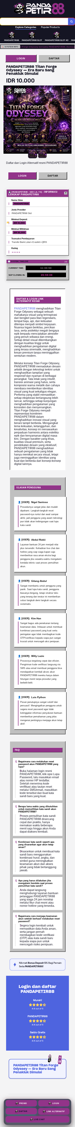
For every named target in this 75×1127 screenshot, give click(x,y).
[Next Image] (69, 120)
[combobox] (34, 21)
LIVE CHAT (39, 1119)
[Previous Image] (6, 120)
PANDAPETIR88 (24, 308)
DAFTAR (54, 58)
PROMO (23, 1103)
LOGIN (21, 58)
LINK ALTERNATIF (56, 1111)
